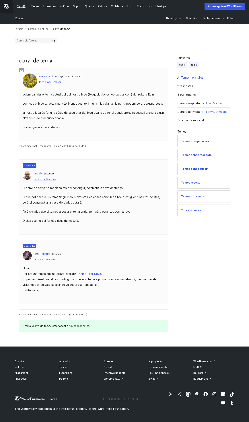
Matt (197, 367)
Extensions (65, 372)
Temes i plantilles (38, 28)
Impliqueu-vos (157, 361)
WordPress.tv (113, 378)
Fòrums (19, 18)
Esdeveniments (158, 367)
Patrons (64, 378)
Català (53, 398)
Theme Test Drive (89, 274)
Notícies (19, 367)
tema (194, 64)
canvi (182, 64)
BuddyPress (202, 378)
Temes (63, 367)
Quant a (19, 361)
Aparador (65, 361)
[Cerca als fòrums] (53, 40)
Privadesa (21, 378)
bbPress (200, 372)
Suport (108, 367)
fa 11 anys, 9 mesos (50, 82)
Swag (154, 378)
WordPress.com (204, 361)
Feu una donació (160, 372)
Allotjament (21, 372)
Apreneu (109, 361)
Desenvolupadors (114, 372)
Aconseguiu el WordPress (225, 6)
